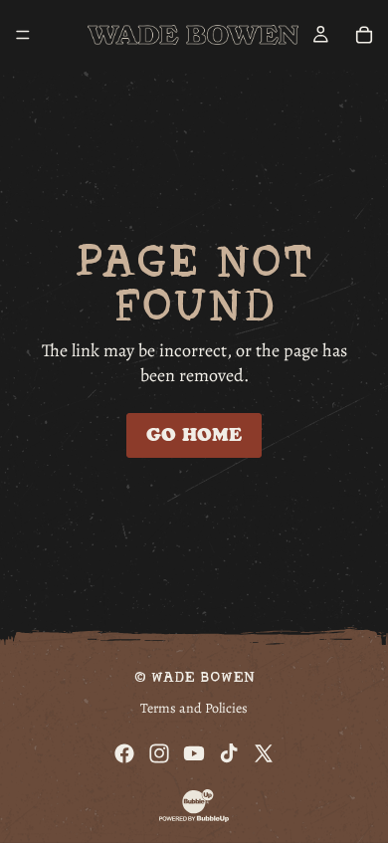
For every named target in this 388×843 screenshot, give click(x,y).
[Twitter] (264, 753)
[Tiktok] (229, 753)
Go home (194, 435)
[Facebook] (124, 753)
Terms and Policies (194, 708)
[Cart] (364, 35)
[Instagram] (159, 753)
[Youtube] (194, 753)
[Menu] (23, 35)
